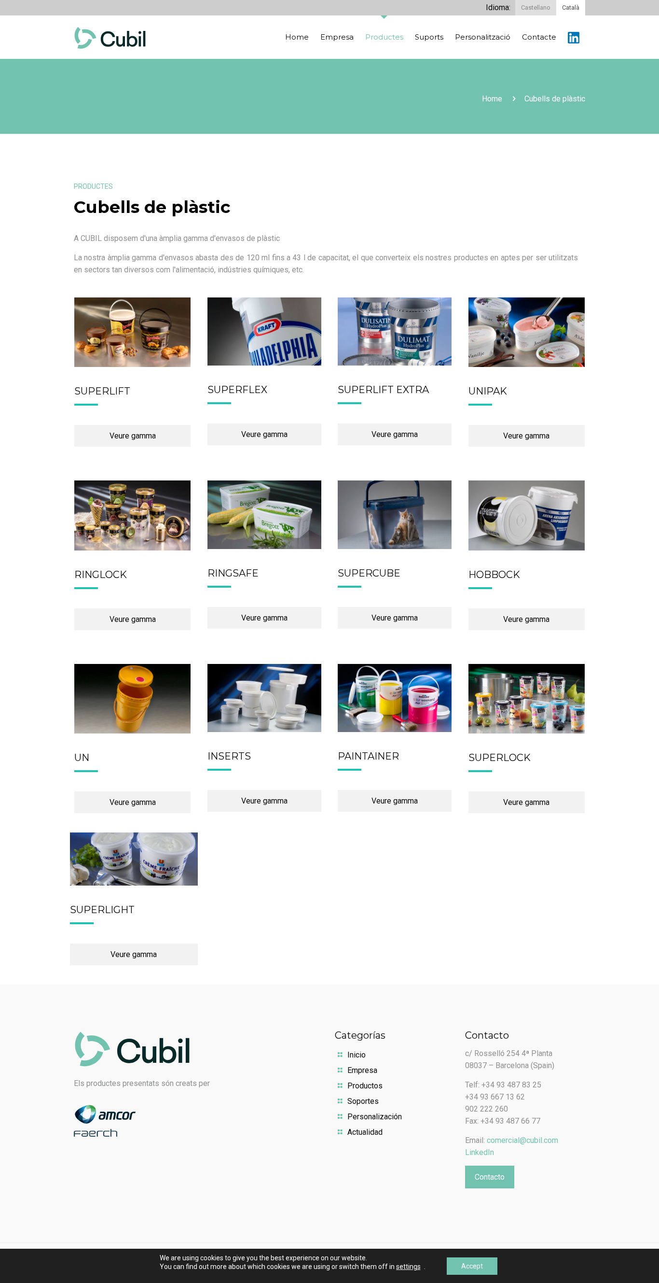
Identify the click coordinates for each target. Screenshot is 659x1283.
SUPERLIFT (102, 391)
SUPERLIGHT (102, 910)
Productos (365, 1085)
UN (81, 757)
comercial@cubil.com (522, 1140)
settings (408, 1266)
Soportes (363, 1101)
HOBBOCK (494, 574)
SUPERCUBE (369, 573)
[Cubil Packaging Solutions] (110, 37)
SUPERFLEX (237, 389)
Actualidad (365, 1132)
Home (492, 98)
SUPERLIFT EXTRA (383, 389)
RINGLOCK (100, 574)
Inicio (356, 1054)
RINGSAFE (233, 573)
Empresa (362, 1070)
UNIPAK (487, 391)
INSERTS (229, 756)
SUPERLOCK (499, 757)
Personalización (374, 1116)
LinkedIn (479, 1152)
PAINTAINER (368, 756)
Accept (472, 1266)
